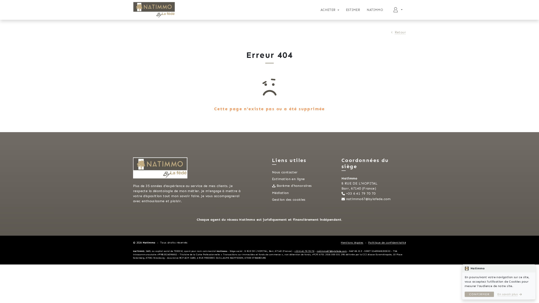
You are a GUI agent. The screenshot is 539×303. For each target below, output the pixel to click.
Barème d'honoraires (294, 186)
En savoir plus (507, 294)
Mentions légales (352, 242)
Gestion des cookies (289, 200)
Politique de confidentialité (387, 242)
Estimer (353, 10)
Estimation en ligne (288, 179)
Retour (400, 32)
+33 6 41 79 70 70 (361, 193)
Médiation (280, 193)
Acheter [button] (328, 10)
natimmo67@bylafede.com (368, 199)
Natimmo (375, 10)
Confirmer (479, 294)
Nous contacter (285, 172)
